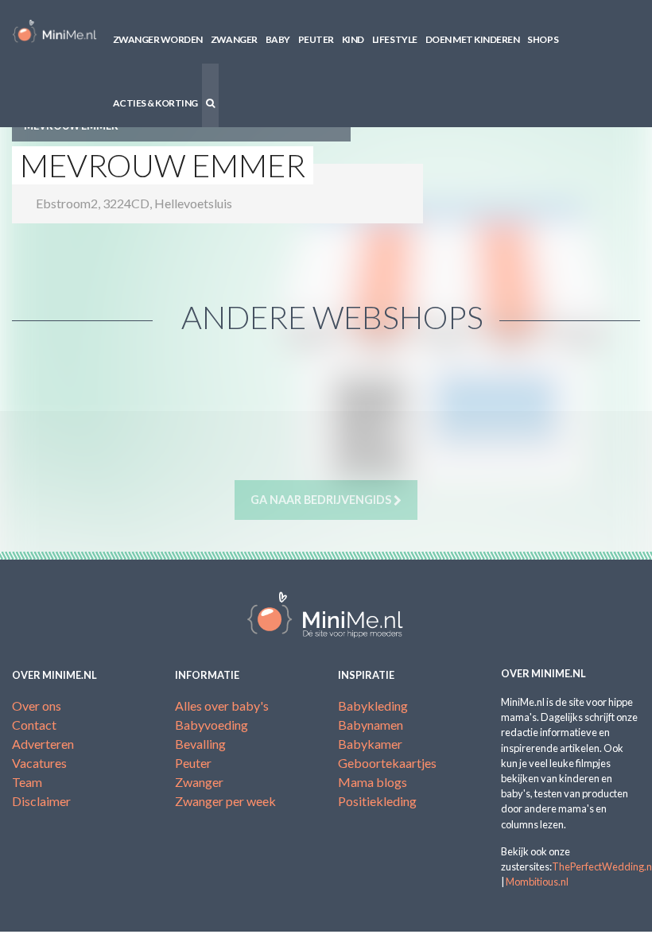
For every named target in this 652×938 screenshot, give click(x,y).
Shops (542, 39)
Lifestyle (394, 39)
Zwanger (234, 39)
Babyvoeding (211, 724)
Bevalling (200, 743)
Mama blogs (372, 781)
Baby (278, 39)
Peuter (316, 39)
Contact (34, 724)
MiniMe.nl (54, 32)
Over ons (36, 705)
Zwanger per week (225, 800)
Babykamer (370, 743)
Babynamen (370, 724)
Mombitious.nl (537, 881)
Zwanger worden (158, 39)
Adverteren (43, 743)
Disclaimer (41, 800)
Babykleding (373, 705)
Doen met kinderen (472, 39)
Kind (353, 39)
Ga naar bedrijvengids (322, 499)
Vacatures (39, 762)
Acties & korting (155, 103)
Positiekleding (377, 800)
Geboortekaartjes (387, 762)
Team (27, 781)
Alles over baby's (222, 705)
